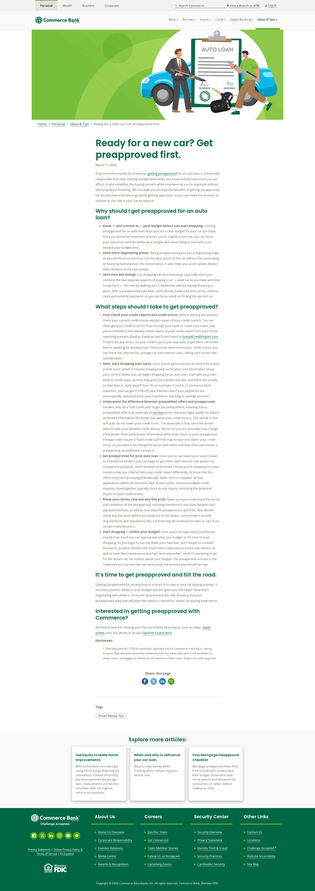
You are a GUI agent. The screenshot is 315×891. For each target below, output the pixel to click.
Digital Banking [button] (240, 19)
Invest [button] (204, 19)
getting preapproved (162, 173)
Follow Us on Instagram (164, 856)
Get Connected (158, 840)
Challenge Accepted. (261, 848)
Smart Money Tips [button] (111, 716)
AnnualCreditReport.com (200, 336)
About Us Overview (111, 832)
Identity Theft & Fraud (212, 848)
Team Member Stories (163, 848)
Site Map (253, 864)
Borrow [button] (187, 19)
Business (88, 6)
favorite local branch (157, 633)
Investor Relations (110, 848)
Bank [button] (172, 19)
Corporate (112, 6)
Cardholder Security (211, 864)
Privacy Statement (209, 840)
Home (42, 124)
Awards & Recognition (113, 864)
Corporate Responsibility (115, 840)
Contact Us (254, 832)
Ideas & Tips (79, 124)
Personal (46, 6)
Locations (253, 840)
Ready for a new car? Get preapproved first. (127, 124)
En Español (67, 853)
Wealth (67, 6)
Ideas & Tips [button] (266, 19)
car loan (158, 412)
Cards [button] (219, 19)
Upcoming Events (160, 864)
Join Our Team (157, 832)
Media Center (107, 856)
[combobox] (200, 5)
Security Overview (209, 832)
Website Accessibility (261, 856)
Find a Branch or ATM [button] (245, 6)
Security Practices (209, 856)
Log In (272, 5)
